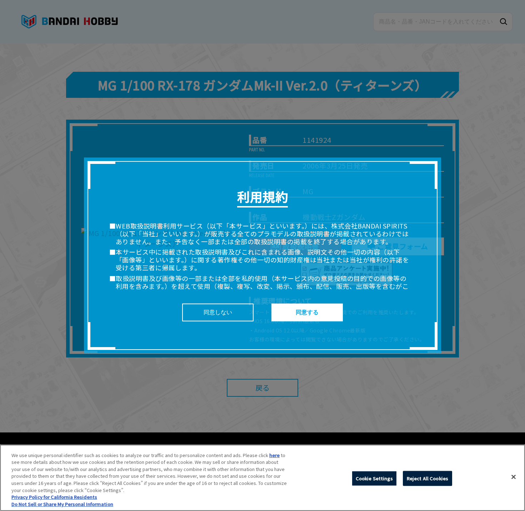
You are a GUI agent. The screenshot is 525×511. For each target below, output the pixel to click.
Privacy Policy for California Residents (54, 497)
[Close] (513, 477)
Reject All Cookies (427, 478)
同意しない (218, 312)
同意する (307, 312)
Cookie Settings (374, 478)
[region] (262, 478)
